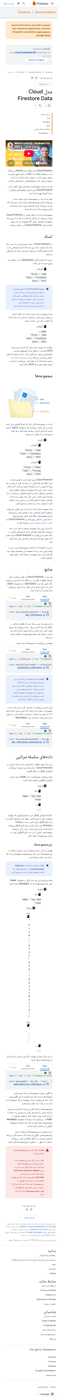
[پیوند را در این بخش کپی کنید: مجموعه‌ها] (32, 376)
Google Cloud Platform (45, 1370)
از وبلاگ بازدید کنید (49, 1285)
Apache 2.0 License (39, 1229)
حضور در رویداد (50, 1304)
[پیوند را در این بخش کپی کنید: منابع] (41, 569)
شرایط (53, 1387)
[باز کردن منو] (52, 3)
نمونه (54, 1264)
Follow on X (51, 1294)
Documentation (45, 12)
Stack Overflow (49, 1320)
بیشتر (14, 598)
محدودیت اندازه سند (19, 357)
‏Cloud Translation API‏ (25, 52)
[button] (44, 598)
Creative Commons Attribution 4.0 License (37, 1226)
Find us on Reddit (48, 1290)
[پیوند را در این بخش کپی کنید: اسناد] (41, 236)
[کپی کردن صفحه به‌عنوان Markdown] (40, 105)
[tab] (44, 598)
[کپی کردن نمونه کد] (50, 603)
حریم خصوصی (42, 1387)
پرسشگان (52, 1339)
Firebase (48, 72)
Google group (49, 1325)
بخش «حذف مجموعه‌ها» (35, 1191)
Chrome (52, 1361)
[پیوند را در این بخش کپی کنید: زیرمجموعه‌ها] (31, 844)
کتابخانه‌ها (52, 1269)
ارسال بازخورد (43, 84)
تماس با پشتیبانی (50, 1316)
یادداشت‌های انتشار (49, 1329)
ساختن (10, 72)
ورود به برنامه (8, 3)
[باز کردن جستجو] (23, 3)
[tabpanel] (29, 610)
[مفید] (36, 78)
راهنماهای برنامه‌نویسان (47, 1255)
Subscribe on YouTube (46, 1299)
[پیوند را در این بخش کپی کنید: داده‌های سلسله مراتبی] (13, 757)
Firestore (24, 12)
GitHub (52, 1273)
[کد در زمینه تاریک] (45, 603)
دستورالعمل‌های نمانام (48, 1334)
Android (52, 1357)
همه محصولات (50, 1375)
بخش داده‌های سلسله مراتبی (40, 522)
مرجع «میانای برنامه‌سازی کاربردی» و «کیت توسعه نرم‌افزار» (34, 1260)
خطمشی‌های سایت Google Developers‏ (41, 1232)
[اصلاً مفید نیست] (32, 78)
